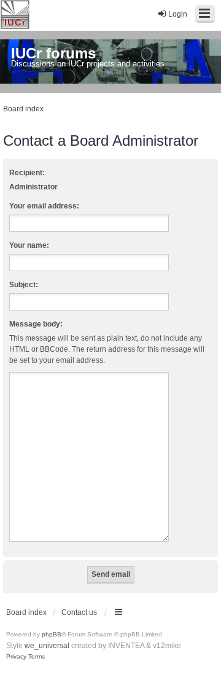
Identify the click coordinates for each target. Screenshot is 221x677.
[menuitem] (16, 656)
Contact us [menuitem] (79, 612)
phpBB (51, 634)
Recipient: (27, 172)
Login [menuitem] (177, 14)
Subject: (23, 284)
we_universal (47, 645)
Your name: (29, 245)
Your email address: (44, 206)
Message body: (36, 324)
